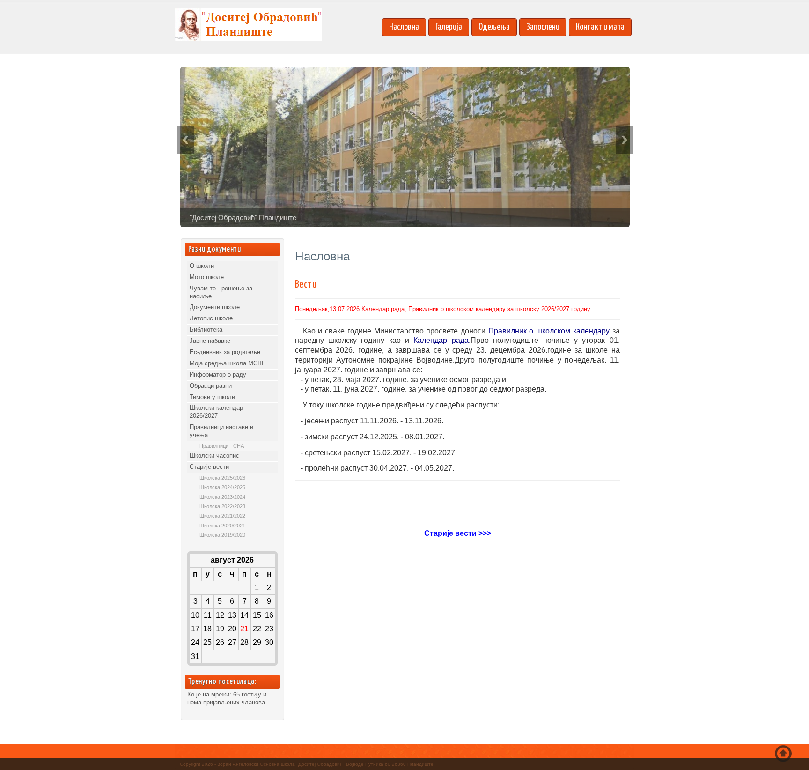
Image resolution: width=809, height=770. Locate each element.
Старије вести (209, 466)
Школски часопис (214, 455)
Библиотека (206, 329)
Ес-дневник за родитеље (225, 351)
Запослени (542, 26)
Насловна (404, 26)
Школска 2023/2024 (222, 497)
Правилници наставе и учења (221, 430)
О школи (202, 265)
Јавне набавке (210, 340)
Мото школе (207, 277)
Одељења (494, 26)
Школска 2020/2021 (222, 525)
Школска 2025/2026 (222, 478)
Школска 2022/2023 (222, 506)
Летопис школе (211, 318)
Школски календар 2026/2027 (216, 411)
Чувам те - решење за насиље (221, 292)
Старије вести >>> (457, 533)
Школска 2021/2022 (222, 515)
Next (624, 140)
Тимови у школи (212, 396)
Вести (306, 284)
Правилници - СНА (221, 446)
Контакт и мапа (600, 26)
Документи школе (215, 307)
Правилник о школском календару (549, 331)
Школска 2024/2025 (222, 487)
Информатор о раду (218, 374)
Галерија (448, 26)
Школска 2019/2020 (222, 535)
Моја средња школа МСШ (226, 363)
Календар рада (440, 340)
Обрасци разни (211, 385)
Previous (185, 140)
